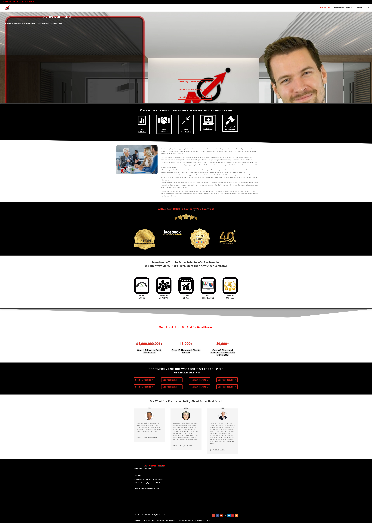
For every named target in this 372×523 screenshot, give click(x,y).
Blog (208, 520)
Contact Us (358, 8)
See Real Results (143, 380)
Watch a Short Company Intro (193, 89)
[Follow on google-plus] (213, 515)
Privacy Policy (199, 520)
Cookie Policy (170, 520)
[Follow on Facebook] (217, 515)
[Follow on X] (225, 515)
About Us (349, 8)
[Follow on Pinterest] (232, 515)
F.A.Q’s (367, 8)
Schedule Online (338, 8)
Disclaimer (160, 520)
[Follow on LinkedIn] (229, 515)
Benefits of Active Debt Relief (193, 97)
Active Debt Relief (324, 8)
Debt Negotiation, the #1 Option (194, 81)
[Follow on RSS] (236, 515)
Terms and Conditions (185, 520)
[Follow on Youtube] (221, 515)
